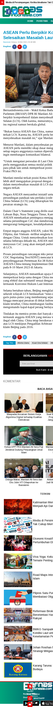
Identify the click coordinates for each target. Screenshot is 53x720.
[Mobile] (27, 11)
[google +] (21, 11)
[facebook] (8, 11)
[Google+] (19, 47)
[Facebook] (14, 47)
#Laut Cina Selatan (40, 343)
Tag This (9, 343)
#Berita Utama (23, 343)
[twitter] (14, 11)
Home (30, 21)
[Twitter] (25, 47)
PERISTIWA (42, 21)
